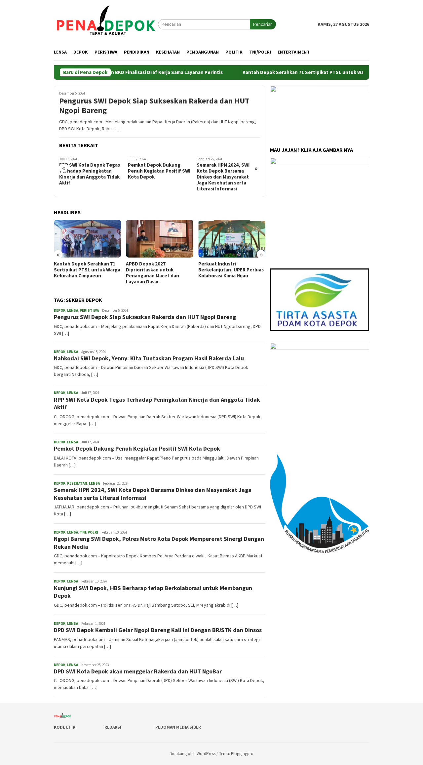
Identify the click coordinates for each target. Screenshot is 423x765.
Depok (59, 310)
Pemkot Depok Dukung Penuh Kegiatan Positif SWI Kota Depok (159, 171)
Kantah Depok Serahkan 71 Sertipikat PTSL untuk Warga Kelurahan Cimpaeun (313, 72)
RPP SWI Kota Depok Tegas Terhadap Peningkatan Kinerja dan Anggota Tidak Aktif (89, 174)
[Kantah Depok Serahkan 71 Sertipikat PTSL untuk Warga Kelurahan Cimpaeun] (87, 239)
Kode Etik (64, 727)
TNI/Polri (89, 532)
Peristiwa (89, 310)
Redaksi (112, 727)
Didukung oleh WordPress (192, 753)
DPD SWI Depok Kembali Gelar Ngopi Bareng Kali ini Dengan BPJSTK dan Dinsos (158, 630)
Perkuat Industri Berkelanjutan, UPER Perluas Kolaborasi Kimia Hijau (231, 270)
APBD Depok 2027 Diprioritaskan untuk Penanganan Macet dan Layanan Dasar (152, 273)
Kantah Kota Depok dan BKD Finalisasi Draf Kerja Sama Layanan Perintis (123, 72)
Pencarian (263, 24)
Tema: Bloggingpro (236, 753)
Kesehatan (77, 483)
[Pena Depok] (106, 24)
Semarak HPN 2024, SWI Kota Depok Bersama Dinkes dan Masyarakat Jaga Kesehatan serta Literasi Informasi (223, 177)
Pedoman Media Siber (178, 727)
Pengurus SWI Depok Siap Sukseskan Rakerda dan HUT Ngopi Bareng (154, 105)
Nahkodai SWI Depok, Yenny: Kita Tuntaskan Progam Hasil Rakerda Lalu (149, 358)
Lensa (72, 310)
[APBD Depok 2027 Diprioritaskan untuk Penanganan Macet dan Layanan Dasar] (159, 239)
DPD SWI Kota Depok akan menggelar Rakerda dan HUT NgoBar (138, 671)
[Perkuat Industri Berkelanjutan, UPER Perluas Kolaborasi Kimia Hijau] (231, 239)
